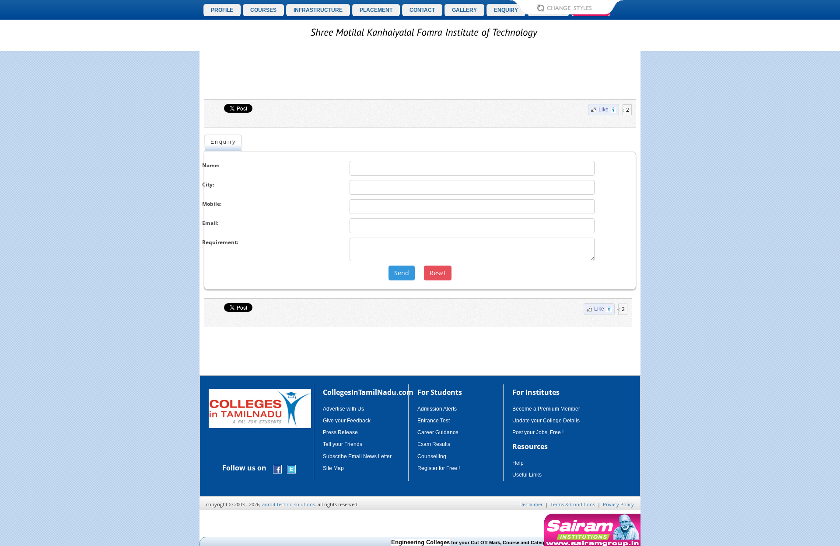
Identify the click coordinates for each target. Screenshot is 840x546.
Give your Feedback (347, 421)
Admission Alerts (437, 409)
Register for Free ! (438, 468)
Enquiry (223, 142)
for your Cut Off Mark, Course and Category (462, 542)
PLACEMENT (376, 10)
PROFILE (222, 10)
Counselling (431, 456)
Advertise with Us (343, 409)
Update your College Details (546, 421)
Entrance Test (433, 421)
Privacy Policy (618, 504)
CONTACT (422, 10)
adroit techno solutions (288, 504)
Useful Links (527, 475)
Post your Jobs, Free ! (538, 432)
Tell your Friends (342, 444)
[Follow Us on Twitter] (291, 468)
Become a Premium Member (546, 409)
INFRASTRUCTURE (318, 10)
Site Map (333, 468)
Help (518, 463)
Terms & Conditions (572, 504)
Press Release (340, 432)
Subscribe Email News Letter (357, 456)
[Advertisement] (678, 217)
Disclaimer (530, 504)
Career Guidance (437, 432)
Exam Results (433, 444)
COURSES (263, 10)
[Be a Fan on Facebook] (277, 468)
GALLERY (464, 10)
